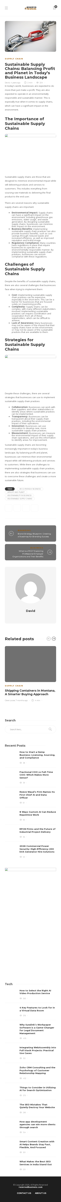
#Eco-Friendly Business (30, 489)
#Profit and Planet (16, 492)
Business (36, 548)
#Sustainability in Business (19, 495)
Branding (24, 530)
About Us (40, 1193)
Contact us (24, 1193)
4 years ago (15, 83)
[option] (30, 673)
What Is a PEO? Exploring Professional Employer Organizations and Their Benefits (27, 554)
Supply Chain (14, 59)
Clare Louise (10, 700)
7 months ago (22, 700)
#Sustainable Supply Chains (19, 499)
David (7, 83)
